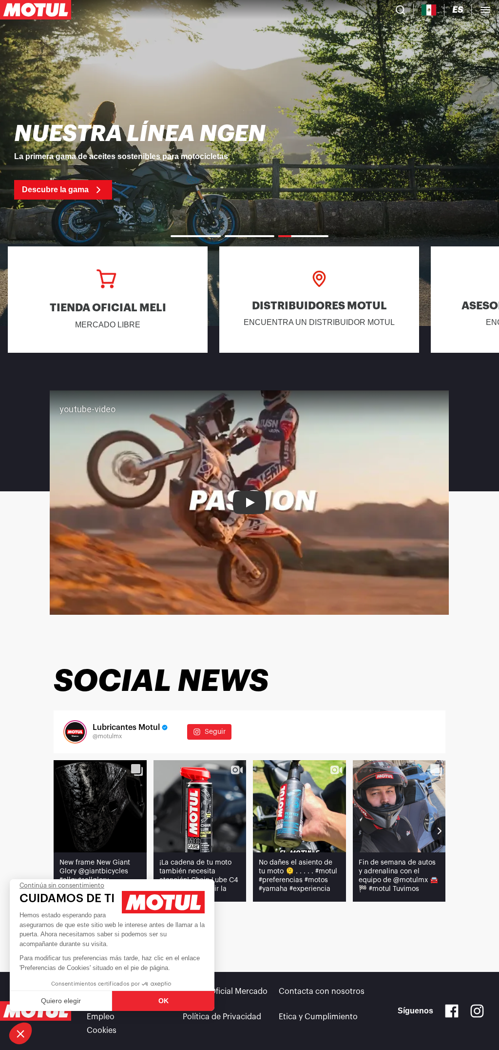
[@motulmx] (75, 732)
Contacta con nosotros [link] (322, 991)
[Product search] (400, 10)
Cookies (101, 1030)
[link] (249, 161)
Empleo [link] (101, 1017)
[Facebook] (452, 1011)
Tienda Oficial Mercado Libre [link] (225, 997)
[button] (20, 1033)
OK (163, 1001)
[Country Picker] (429, 10)
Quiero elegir (61, 1001)
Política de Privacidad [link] (222, 1017)
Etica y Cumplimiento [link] (318, 1017)
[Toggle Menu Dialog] (485, 10)
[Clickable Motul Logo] (35, 10)
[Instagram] (477, 1011)
